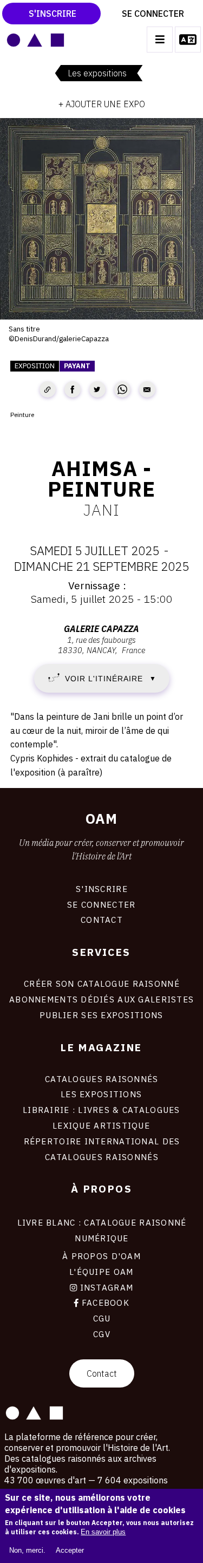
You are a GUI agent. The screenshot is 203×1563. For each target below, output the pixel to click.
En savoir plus (103, 1532)
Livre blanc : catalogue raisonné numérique (101, 1230)
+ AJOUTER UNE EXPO (101, 104)
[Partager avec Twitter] (97, 389)
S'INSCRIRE (102, 888)
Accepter (70, 1550)
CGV (101, 1333)
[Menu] (160, 40)
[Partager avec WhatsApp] (122, 389)
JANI (101, 509)
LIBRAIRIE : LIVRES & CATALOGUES (101, 1109)
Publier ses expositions (101, 1015)
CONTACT (102, 919)
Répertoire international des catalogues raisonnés (101, 1149)
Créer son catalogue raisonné (102, 983)
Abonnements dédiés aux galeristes (101, 999)
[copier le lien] (48, 389)
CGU (101, 1318)
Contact (102, 1373)
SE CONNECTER (101, 904)
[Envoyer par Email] (147, 389)
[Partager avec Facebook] (72, 389)
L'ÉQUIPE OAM (101, 1271)
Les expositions (97, 73)
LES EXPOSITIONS (101, 1094)
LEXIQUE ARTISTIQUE (101, 1125)
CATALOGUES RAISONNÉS (102, 1078)
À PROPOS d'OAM (101, 1256)
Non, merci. (27, 1550)
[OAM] (35, 40)
